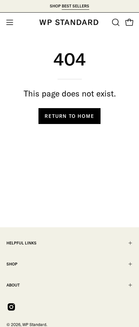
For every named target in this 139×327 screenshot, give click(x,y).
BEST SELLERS (75, 6)
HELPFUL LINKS (21, 243)
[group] (69, 6)
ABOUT (13, 285)
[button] (115, 22)
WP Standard (34, 324)
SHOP (11, 264)
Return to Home (69, 116)
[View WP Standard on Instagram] (11, 307)
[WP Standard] (69, 22)
